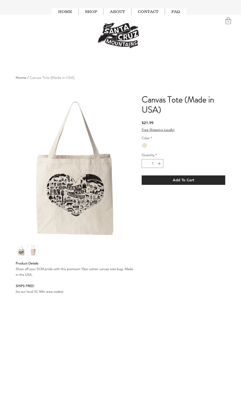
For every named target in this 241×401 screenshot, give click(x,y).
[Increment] (160, 163)
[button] (228, 20)
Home (21, 77)
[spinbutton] (152, 163)
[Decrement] (145, 163)
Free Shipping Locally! (158, 130)
